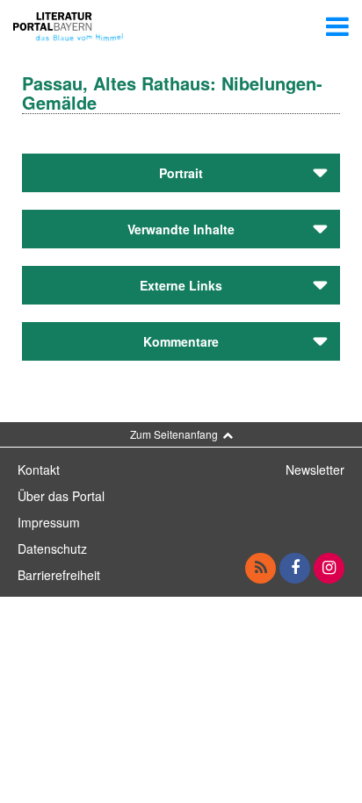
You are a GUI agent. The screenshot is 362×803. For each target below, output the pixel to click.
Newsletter (315, 469)
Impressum (49, 522)
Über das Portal (61, 496)
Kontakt (39, 469)
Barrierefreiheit (59, 575)
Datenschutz (52, 548)
